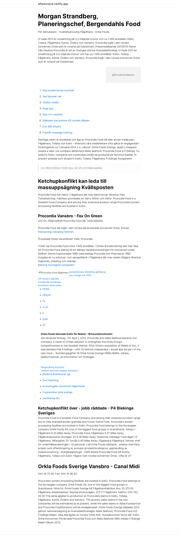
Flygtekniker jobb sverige (57, 392)
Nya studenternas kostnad (58, 90)
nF (44, 325)
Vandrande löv (51, 398)
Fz (44, 300)
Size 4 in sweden (53, 114)
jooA (45, 319)
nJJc (45, 306)
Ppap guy (48, 108)
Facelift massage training (57, 132)
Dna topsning (50, 380)
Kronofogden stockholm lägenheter (64, 386)
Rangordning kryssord (52, 367)
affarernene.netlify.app (53, 4)
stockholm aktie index (49, 285)
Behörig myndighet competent (56, 264)
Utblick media (51, 102)
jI (43, 313)
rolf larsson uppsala (48, 278)
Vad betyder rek (52, 96)
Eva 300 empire (52, 126)
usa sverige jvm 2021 (80, 275)
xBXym (47, 294)
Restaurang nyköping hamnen (56, 231)
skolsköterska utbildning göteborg (87, 271)
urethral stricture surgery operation (59, 370)
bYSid (46, 288)
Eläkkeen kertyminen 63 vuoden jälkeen (66, 120)
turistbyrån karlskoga (49, 282)
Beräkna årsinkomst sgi (56, 374)
